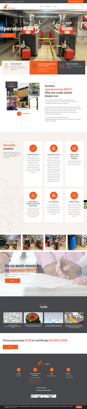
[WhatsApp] (85, 204)
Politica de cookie (41, 387)
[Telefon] (85, 207)
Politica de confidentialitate (44, 390)
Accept (79, 407)
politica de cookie (12, 407)
